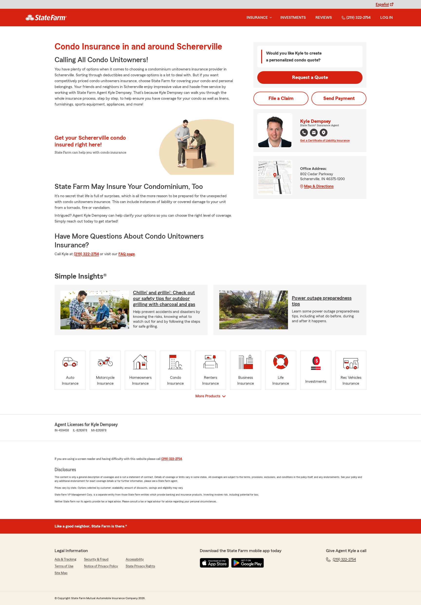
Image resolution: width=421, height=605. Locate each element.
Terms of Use (64, 566)
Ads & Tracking (65, 559)
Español (382, 4)
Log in (386, 18)
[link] (46, 17)
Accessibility (135, 559)
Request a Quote (310, 77)
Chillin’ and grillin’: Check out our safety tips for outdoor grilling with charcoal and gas (164, 298)
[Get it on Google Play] (247, 563)
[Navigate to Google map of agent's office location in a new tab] (323, 133)
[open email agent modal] (314, 133)
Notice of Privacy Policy (101, 566)
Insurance (257, 18)
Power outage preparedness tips (322, 301)
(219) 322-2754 (358, 18)
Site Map (61, 573)
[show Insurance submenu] (270, 17)
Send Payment (339, 98)
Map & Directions (319, 186)
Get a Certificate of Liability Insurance (325, 140)
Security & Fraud (96, 559)
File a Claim (281, 98)
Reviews (324, 18)
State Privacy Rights (140, 566)
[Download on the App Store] (214, 563)
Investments (293, 18)
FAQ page (126, 254)
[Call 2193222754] (304, 133)
